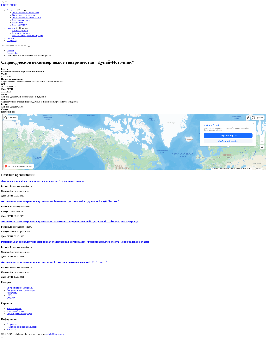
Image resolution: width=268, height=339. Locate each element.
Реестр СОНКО (19, 25)
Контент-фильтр (20, 30)
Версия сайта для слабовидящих (27, 35)
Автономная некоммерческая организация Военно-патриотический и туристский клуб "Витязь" (60, 201)
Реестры (11, 10)
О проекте (11, 40)
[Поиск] (28, 46)
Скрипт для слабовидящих (19, 313)
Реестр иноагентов (21, 20)
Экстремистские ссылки (23, 15)
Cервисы (11, 28)
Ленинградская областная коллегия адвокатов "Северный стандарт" (43, 180)
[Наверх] (2, 337)
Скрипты (11, 38)
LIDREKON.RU (9, 5)
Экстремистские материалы (25, 12)
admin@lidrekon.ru (55, 334)
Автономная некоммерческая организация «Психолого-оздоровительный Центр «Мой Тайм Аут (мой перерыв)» (69, 221)
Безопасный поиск (21, 33)
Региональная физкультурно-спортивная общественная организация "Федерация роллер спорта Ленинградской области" (75, 241)
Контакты (11, 329)
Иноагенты (12, 293)
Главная (10, 50)
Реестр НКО (18, 22)
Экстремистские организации (26, 17)
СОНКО (11, 298)
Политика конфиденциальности (22, 327)
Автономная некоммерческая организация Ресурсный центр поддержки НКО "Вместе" (54, 261)
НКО (9, 295)
